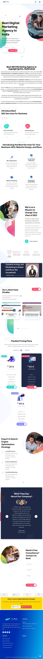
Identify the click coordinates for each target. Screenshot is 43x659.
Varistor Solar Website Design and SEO (32, 313)
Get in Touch (30, 585)
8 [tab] (26, 328)
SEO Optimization (12, 161)
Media (11, 316)
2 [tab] (16, 328)
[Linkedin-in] (7, 632)
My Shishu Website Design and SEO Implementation (11, 314)
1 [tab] (14, 328)
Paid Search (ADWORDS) (31, 181)
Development (7, 316)
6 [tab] (23, 328)
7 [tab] (24, 328)
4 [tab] (19, 328)
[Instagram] (9, 632)
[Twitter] (3, 632)
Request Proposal (27, 606)
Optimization (15, 316)
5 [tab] (21, 328)
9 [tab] (28, 328)
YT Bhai (27, 601)
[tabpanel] (11, 311)
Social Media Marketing (31, 159)
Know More (10, 387)
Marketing (34, 315)
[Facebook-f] (5, 632)
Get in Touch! (16, 606)
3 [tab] (18, 328)
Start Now (12, 50)
